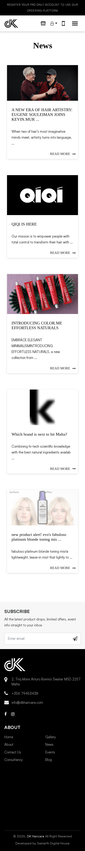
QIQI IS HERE (24, 224)
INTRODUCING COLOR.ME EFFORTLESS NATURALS (37, 325)
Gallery (50, 737)
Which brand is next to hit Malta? (39, 434)
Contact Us (12, 752)
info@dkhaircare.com (27, 702)
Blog (48, 760)
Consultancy (13, 760)
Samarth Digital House (53, 843)
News (49, 744)
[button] (54, 23)
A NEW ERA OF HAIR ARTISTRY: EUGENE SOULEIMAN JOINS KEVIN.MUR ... (42, 115)
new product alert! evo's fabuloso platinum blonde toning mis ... (39, 537)
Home (8, 737)
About (8, 744)
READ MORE (60, 154)
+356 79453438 (25, 693)
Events (50, 752)
